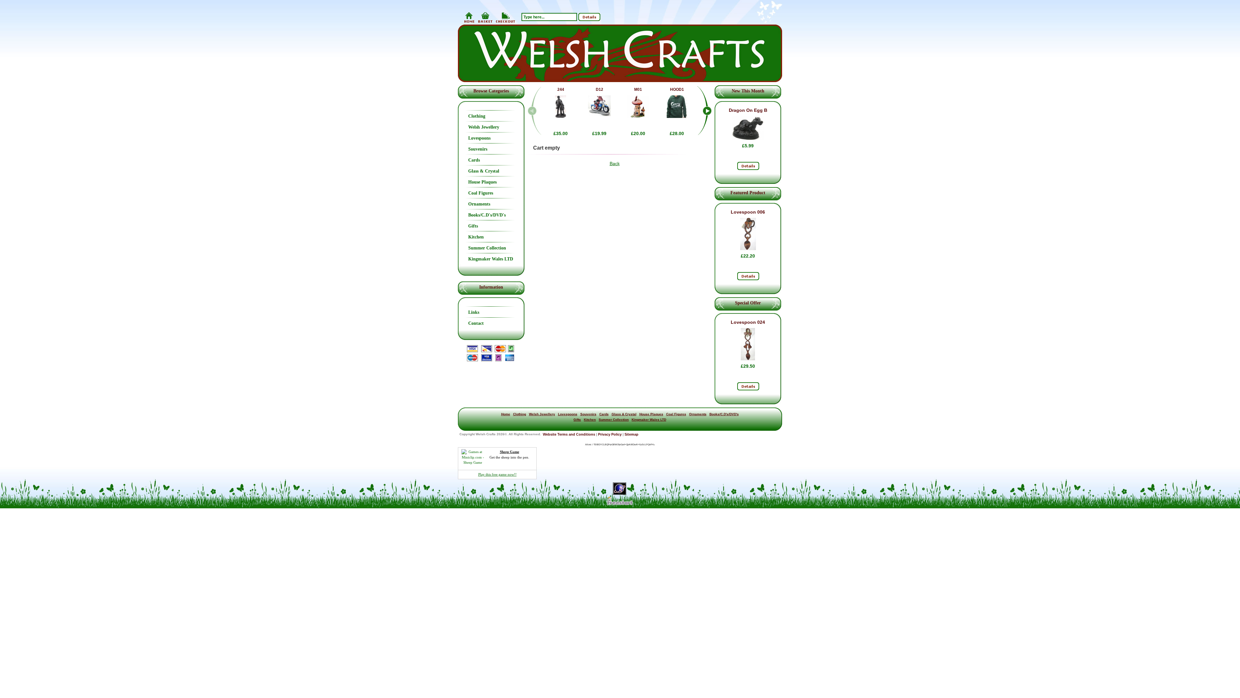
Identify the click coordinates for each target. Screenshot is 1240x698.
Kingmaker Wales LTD (490, 259)
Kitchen (476, 237)
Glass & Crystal (483, 171)
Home (505, 414)
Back (615, 163)
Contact (476, 323)
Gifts (473, 226)
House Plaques (482, 182)
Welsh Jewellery (483, 127)
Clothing (476, 116)
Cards (474, 160)
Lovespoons (479, 138)
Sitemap (631, 434)
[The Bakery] (638, 116)
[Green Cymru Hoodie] (676, 116)
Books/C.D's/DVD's (487, 215)
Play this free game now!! (497, 474)
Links (473, 312)
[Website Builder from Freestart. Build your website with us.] (620, 504)
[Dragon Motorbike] (599, 114)
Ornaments (479, 204)
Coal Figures (480, 193)
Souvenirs (477, 149)
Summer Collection (487, 248)
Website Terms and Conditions (569, 434)
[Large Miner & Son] (560, 116)
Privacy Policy (610, 434)
